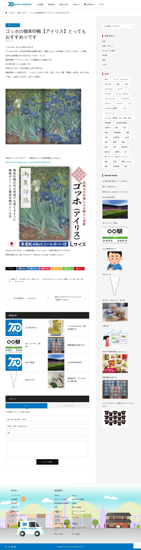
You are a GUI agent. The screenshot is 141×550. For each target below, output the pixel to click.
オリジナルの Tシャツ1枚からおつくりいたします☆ (118, 404)
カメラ (120, 89)
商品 (33, 279)
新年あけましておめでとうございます (115, 192)
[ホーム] (6, 13)
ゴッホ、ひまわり (122, 94)
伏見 (124, 128)
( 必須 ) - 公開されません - (17, 426)
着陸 (106, 161)
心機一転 (105, 326)
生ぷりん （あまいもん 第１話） (114, 300)
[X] (9, 547)
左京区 (127, 137)
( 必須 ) (16, 419)
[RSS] (15, 547)
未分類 (104, 55)
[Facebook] (6, 547)
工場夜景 (116, 137)
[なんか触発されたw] (115, 260)
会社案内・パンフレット (61, 529)
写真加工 (75, 524)
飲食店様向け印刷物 (61, 503)
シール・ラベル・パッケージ (61, 519)
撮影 (114, 142)
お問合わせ (15, 511)
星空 (114, 147)
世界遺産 (108, 123)
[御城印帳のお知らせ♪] (115, 389)
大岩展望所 (117, 132)
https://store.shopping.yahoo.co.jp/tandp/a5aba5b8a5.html (28, 162)
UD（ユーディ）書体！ (110, 223)
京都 (116, 128)
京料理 (107, 128)
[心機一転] (115, 338)
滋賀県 (117, 152)
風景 (106, 166)
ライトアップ (109, 113)
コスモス (108, 94)
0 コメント (26, 405)
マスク (124, 108)
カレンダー (75, 517)
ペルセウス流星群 (111, 108)
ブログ (101, 4)
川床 (106, 137)
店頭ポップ (58, 511)
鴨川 (126, 166)
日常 (104, 41)
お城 (117, 84)
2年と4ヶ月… (107, 274)
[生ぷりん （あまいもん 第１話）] (115, 312)
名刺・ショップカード (79, 529)
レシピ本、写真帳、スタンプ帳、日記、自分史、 (119, 118)
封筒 (56, 507)
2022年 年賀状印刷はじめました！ (114, 352)
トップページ (15, 495)
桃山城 (107, 152)
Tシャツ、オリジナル (120, 79)
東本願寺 (125, 147)
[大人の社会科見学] (115, 209)
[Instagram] (12, 547)
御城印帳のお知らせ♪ (109, 377)
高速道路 (116, 166)
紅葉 (114, 161)
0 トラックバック (68, 405)
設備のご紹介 (63, 4)
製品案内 (51, 4)
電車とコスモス (127, 161)
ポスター (75, 495)
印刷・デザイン (12, 25)
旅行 (106, 147)
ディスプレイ (125, 99)
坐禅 (106, 132)
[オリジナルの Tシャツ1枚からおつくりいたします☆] (115, 418)
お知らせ (76, 4)
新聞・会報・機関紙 (61, 524)
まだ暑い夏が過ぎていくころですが (114, 181)
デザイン (53, 279)
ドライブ (119, 103)
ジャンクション (110, 99)
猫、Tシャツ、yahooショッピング (117, 157)
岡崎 (127, 132)
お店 (126, 84)
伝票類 (74, 503)
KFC (106, 79)
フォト (130, 103)
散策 (123, 142)
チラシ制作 (75, 534)
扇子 (106, 142)
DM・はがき (59, 534)
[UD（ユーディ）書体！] (115, 235)
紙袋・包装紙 (76, 507)
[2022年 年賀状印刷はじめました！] (115, 363)
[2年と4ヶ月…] (115, 286)
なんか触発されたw (109, 249)
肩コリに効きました (109, 186)
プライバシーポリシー (19, 515)
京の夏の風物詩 (121, 123)
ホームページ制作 (108, 51)
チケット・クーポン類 (79, 512)
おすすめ (47, 279)
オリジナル (108, 89)
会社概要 (40, 4)
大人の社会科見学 (108, 197)
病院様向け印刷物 (78, 499)
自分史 (57, 495)
